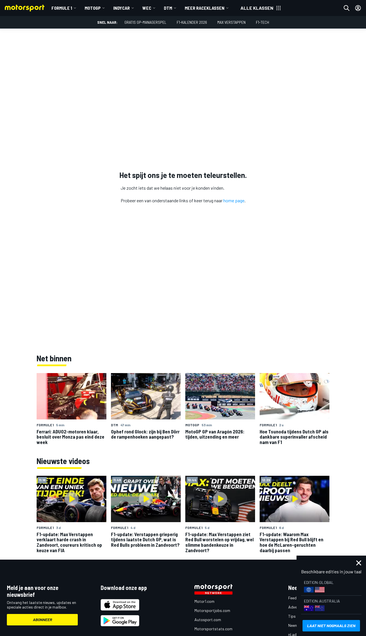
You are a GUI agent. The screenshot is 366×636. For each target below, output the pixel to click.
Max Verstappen (231, 22)
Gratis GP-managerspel (145, 22)
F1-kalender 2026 (192, 22)
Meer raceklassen (204, 8)
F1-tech (262, 22)
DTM (168, 8)
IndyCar (121, 8)
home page (233, 200)
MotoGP (93, 8)
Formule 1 (61, 8)
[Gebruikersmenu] (358, 8)
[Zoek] (346, 8)
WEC (146, 8)
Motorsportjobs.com (212, 610)
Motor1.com (204, 601)
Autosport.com (207, 619)
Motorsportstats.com (213, 628)
